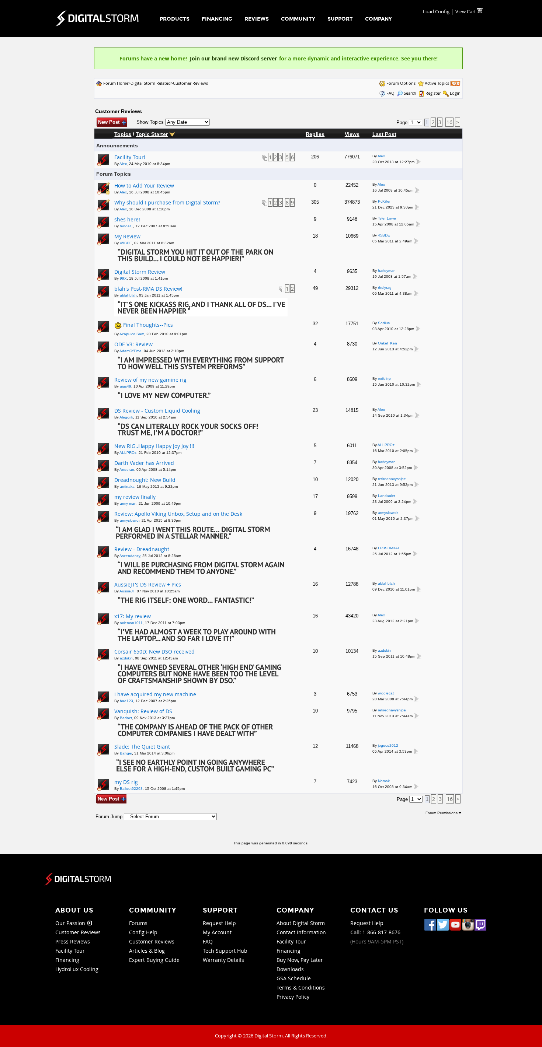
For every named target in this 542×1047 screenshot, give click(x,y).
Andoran (126, 470)
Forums (138, 923)
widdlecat (386, 693)
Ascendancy (129, 556)
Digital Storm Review (139, 271)
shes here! (127, 219)
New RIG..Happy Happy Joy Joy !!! (154, 445)
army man (128, 503)
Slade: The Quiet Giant (142, 746)
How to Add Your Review (144, 185)
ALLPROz (127, 453)
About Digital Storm (301, 923)
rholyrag (385, 288)
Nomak (384, 781)
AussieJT (127, 591)
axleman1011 (131, 623)
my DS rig (126, 781)
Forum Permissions (442, 813)
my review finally (135, 496)
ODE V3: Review (133, 344)
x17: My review (132, 616)
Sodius (384, 323)
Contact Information (301, 932)
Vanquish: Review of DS (143, 711)
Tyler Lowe (387, 218)
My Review (127, 236)
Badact (126, 718)
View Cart (466, 11)
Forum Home (115, 83)
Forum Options (401, 83)
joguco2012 (388, 745)
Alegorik (126, 417)
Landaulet (386, 496)
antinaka (127, 486)
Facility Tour (70, 950)
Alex (123, 164)
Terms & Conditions (301, 987)
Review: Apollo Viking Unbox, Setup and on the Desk (178, 513)
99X (123, 278)
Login (455, 93)
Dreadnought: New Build (145, 479)
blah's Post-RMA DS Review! (148, 288)
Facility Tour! (129, 157)
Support (340, 19)
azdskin (126, 658)
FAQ (390, 93)
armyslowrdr (129, 520)
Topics (122, 134)
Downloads (290, 969)
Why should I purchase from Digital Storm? (167, 202)
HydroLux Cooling (76, 969)
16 (449, 122)
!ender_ (126, 226)
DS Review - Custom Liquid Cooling (157, 410)
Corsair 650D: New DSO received (154, 651)
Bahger (126, 753)
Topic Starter (152, 134)
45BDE (126, 243)
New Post (109, 122)
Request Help (219, 923)
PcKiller (384, 201)
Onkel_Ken (387, 343)
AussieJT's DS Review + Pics (147, 584)
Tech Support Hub (225, 950)
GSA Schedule (294, 978)
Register (433, 93)
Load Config (436, 11)
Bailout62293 (131, 789)
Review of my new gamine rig (150, 379)
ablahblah (128, 295)
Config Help (143, 932)
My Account (217, 932)
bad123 (126, 701)
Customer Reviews (190, 83)
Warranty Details (223, 959)
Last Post (384, 134)
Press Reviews (72, 941)
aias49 (125, 386)
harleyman (387, 271)
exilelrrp (384, 379)
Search (410, 93)
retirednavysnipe (392, 479)
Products (175, 19)
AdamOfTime (130, 351)
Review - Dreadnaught (141, 549)
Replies (315, 134)
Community (298, 19)
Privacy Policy (293, 996)
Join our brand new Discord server (233, 58)
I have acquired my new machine (155, 694)
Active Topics (437, 83)
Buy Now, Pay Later (300, 959)
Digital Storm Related (151, 83)
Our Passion (71, 923)
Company (378, 19)
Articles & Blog (147, 950)
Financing (217, 19)
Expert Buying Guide (154, 959)
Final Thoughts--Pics (148, 324)
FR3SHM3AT (389, 548)
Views (352, 134)
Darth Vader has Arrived (144, 462)
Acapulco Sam (131, 334)
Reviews (256, 19)
